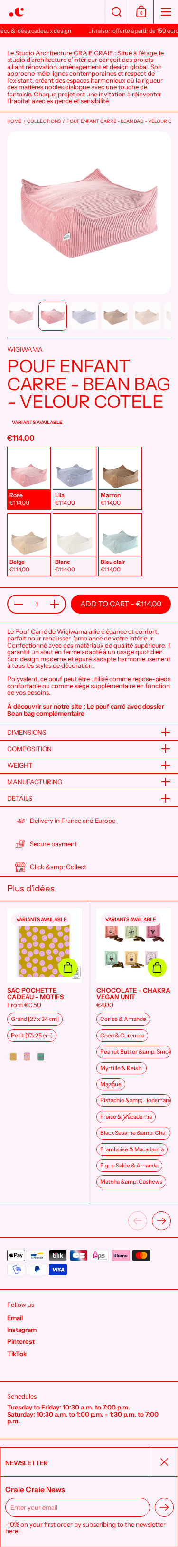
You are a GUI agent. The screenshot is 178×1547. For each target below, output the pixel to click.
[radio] (29, 478)
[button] (116, 12)
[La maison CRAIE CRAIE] (52, 12)
